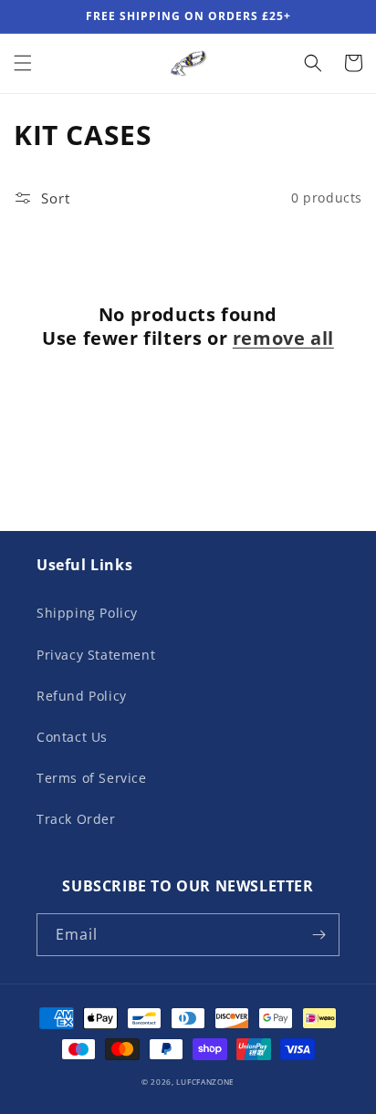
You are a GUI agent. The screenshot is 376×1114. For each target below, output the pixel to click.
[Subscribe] (318, 934)
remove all (283, 338)
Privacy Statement (96, 654)
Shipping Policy (87, 612)
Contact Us (72, 736)
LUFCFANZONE (205, 1082)
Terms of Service (92, 777)
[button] (23, 63)
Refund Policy (82, 695)
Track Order (76, 819)
